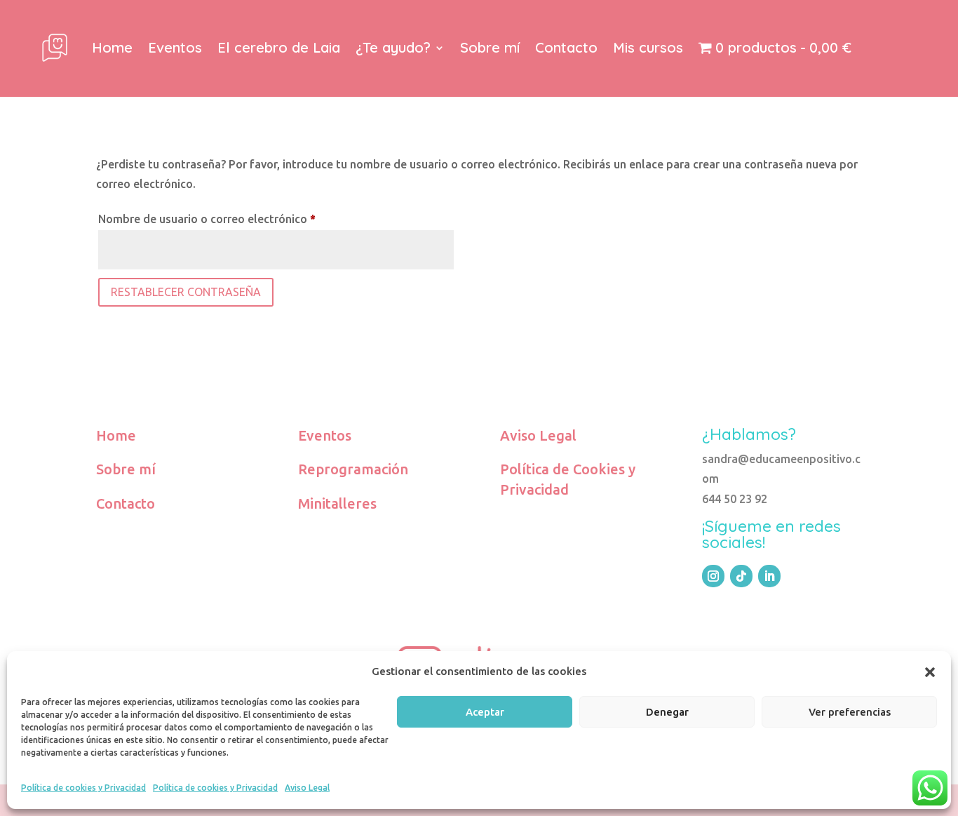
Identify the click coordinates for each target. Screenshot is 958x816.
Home (112, 47)
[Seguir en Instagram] (713, 576)
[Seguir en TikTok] (741, 576)
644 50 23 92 (734, 499)
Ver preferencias (850, 712)
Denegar (667, 712)
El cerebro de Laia (278, 47)
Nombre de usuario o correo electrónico (237, 218)
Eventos (175, 47)
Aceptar (485, 712)
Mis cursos (648, 47)
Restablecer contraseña (186, 292)
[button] (930, 672)
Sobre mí (490, 47)
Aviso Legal (307, 787)
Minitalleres (337, 503)
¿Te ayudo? (393, 47)
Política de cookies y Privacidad (83, 787)
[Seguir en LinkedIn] (769, 576)
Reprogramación (353, 469)
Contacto (566, 47)
